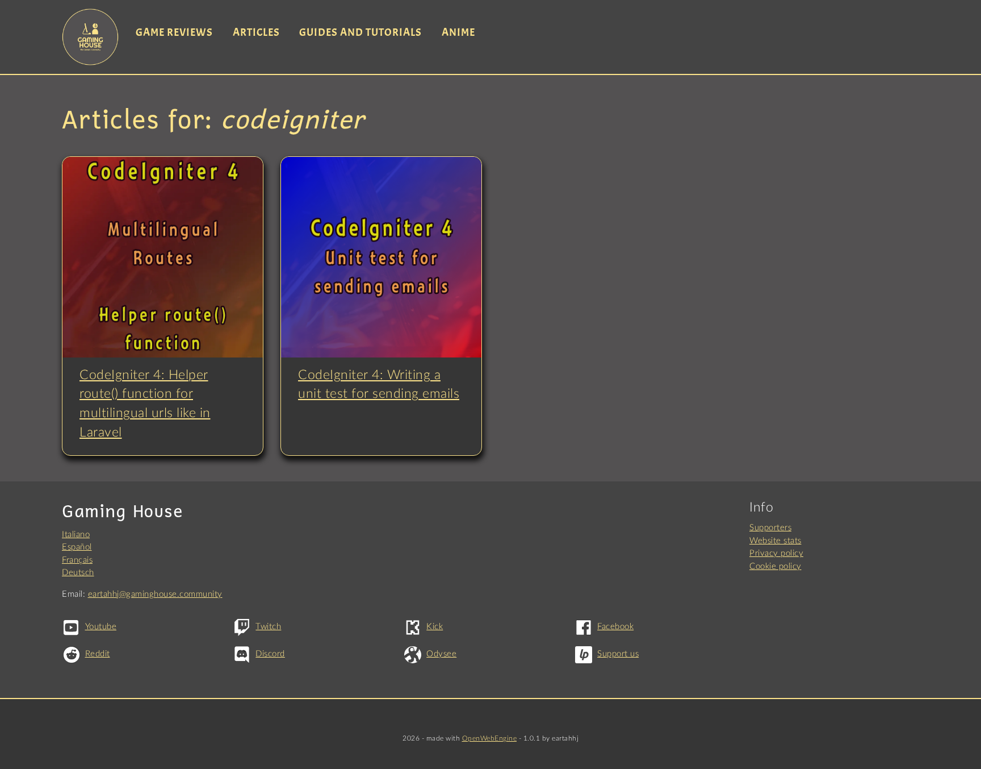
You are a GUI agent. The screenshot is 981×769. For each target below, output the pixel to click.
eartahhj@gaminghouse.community (155, 594)
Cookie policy (775, 566)
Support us (618, 654)
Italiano (76, 534)
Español (77, 547)
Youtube (100, 626)
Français (77, 560)
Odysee (441, 654)
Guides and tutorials (360, 32)
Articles (256, 32)
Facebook (615, 626)
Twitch (268, 626)
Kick (434, 626)
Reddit (97, 654)
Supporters (770, 527)
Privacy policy (776, 553)
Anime (458, 32)
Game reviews (174, 32)
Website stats (775, 541)
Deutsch (78, 572)
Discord (270, 654)
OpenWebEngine (489, 738)
